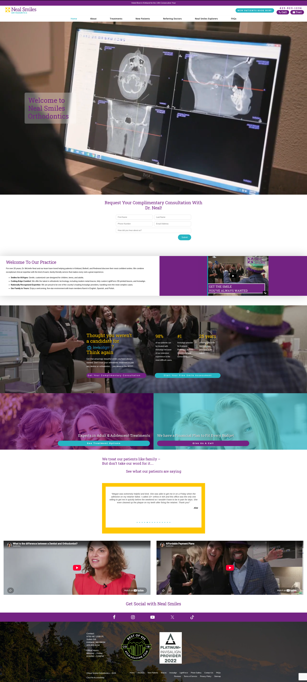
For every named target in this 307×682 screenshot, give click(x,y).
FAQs (233, 18)
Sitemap (217, 676)
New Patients (143, 18)
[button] (137, 522)
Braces (164, 673)
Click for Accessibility (95, 678)
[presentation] (106, 508)
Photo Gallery (196, 673)
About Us (141, 673)
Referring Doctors (172, 18)
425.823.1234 (93, 645)
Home (74, 18)
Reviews (177, 676)
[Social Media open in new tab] (114, 617)
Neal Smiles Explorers (206, 18)
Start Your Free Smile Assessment (188, 375)
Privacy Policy (205, 676)
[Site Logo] (22, 10)
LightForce (184, 673)
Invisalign (173, 673)
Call (284, 12)
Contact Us (208, 673)
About (93, 18)
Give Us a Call (203, 443)
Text (298, 12)
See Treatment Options (104, 443)
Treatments (116, 18)
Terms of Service (190, 676)
